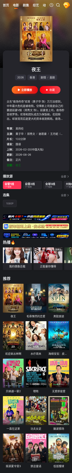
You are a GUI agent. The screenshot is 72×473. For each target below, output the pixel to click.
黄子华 (20, 133)
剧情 (43, 77)
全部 (63, 176)
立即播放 (26, 89)
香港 (32, 77)
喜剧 (52, 77)
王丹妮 (54, 133)
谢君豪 (43, 133)
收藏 (52, 89)
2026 (20, 77)
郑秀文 (31, 133)
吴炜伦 (20, 128)
